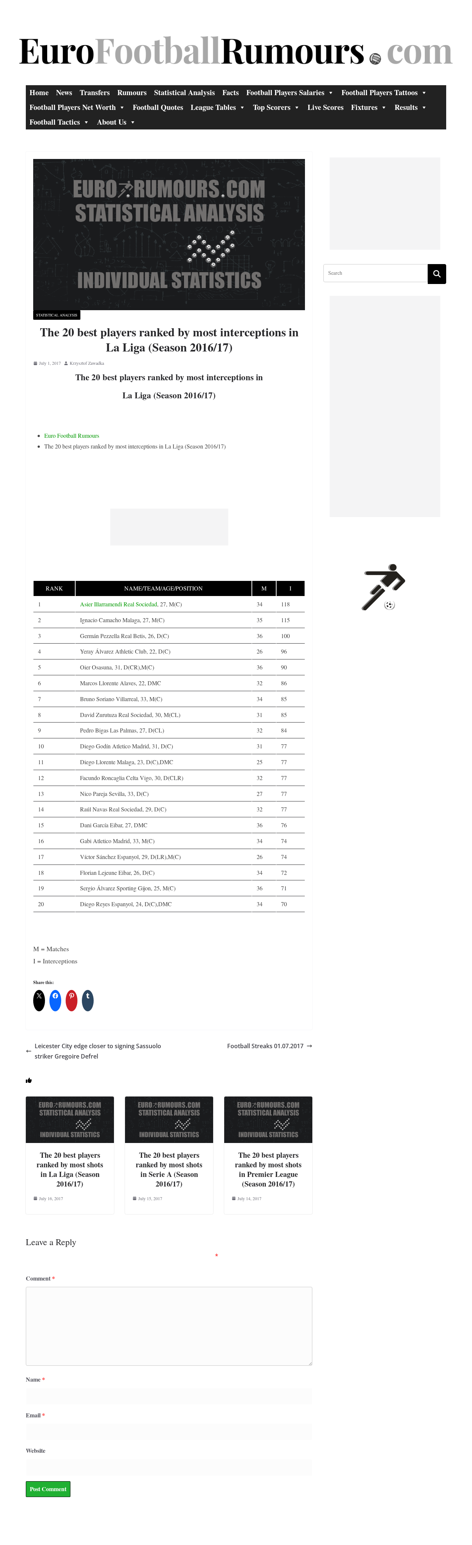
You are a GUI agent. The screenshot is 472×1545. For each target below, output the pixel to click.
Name (35, 1379)
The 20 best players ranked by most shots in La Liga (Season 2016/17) (70, 1169)
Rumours (132, 92)
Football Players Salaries (285, 92)
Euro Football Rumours (71, 435)
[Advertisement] (169, 527)
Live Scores (326, 107)
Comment (40, 1278)
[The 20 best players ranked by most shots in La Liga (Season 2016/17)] (70, 1101)
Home (39, 92)
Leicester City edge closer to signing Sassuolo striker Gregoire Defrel (98, 1051)
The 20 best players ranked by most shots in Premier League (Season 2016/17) (268, 1169)
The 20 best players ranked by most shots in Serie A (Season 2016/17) (169, 1169)
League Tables (213, 107)
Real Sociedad (140, 604)
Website (35, 1450)
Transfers (95, 92)
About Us (111, 122)
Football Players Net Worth (73, 107)
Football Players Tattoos (379, 92)
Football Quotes (158, 107)
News (64, 92)
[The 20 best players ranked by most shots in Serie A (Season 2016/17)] (169, 1101)
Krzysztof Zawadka (87, 363)
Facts (230, 92)
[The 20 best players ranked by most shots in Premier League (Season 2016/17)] (268, 1101)
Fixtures (364, 107)
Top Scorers (272, 107)
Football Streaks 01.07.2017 (265, 1046)
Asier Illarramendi (101, 604)
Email (35, 1415)
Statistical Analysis (184, 92)
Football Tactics (55, 122)
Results (406, 107)
